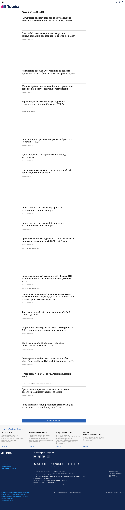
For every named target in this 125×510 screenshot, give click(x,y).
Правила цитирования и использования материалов (15, 492)
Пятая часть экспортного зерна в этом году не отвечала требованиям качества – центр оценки (47, 19)
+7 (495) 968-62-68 (57, 465)
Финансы (68, 2)
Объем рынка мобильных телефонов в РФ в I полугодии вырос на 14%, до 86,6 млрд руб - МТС (48, 359)
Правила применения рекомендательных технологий (14, 496)
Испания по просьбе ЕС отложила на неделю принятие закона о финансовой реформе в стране (48, 72)
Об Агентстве (5, 464)
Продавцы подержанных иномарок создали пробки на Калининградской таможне (45, 390)
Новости (33, 2)
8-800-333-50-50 (74, 465)
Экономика (41, 2)
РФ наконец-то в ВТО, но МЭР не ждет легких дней (46, 375)
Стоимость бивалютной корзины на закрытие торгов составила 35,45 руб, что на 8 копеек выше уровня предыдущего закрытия (48, 296)
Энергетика (59, 2)
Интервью (86, 2)
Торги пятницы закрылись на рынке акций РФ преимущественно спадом (46, 171)
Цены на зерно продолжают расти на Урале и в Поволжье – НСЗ (47, 140)
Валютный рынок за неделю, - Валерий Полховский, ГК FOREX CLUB (43, 344)
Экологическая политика (7, 500)
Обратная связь (6, 466)
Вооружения (77, 2)
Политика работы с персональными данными (13, 494)
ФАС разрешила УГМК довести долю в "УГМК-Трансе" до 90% (46, 313)
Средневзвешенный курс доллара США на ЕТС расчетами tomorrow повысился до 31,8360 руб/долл (47, 278)
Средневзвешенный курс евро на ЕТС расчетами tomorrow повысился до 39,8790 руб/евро (48, 239)
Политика (50, 2)
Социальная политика (7, 498)
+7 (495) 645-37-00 (39, 464)
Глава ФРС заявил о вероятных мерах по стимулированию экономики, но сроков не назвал (48, 34)
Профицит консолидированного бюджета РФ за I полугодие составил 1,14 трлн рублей (48, 406)
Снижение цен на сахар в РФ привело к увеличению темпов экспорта (43, 208)
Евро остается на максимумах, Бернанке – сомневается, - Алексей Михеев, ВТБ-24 (44, 103)
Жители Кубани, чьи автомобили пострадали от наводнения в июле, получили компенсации (47, 87)
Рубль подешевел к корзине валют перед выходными (44, 155)
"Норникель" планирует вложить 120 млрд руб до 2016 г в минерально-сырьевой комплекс (48, 328)
